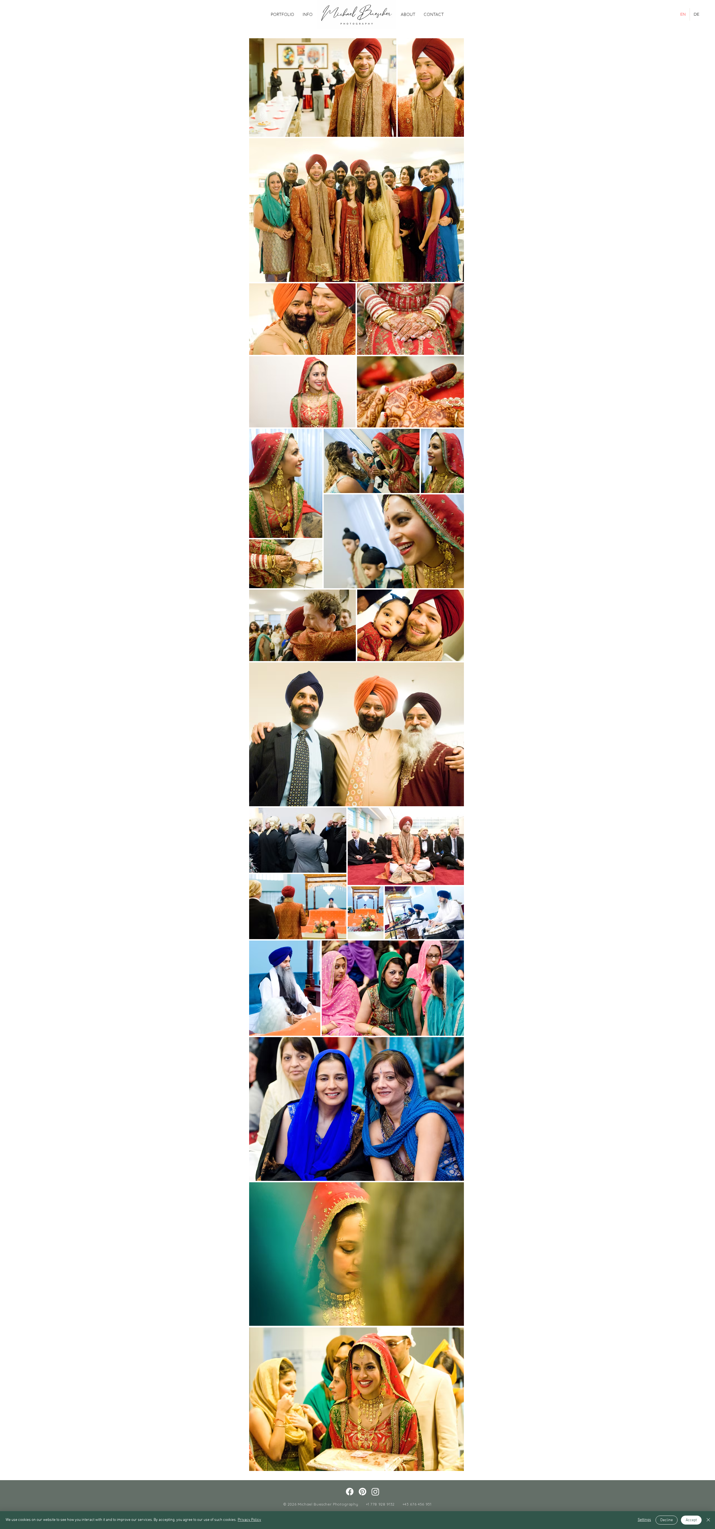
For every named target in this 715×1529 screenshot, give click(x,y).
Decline (666, 1520)
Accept (691, 1520)
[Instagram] (375, 1492)
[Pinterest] (363, 1492)
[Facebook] (350, 1492)
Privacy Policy (249, 1520)
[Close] (708, 1520)
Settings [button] (644, 1520)
